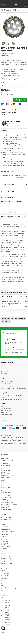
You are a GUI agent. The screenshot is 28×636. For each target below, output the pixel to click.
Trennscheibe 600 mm (6, 620)
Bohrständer (3, 484)
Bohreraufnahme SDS (5, 478)
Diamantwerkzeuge (5, 506)
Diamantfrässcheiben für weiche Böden (9, 504)
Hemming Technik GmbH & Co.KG (16, 425)
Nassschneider (4, 561)
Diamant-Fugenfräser (5, 492)
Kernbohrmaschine (5, 541)
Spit (2, 585)
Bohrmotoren (4, 482)
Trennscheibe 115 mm (6, 598)
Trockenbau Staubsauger (6, 629)
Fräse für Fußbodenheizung (7, 519)
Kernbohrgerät (4, 539)
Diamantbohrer (4, 499)
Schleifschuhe (4, 577)
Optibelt (2, 565)
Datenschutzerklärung (6, 414)
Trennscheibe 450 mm (6, 617)
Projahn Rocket (4, 568)
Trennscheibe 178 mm (6, 604)
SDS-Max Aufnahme (5, 573)
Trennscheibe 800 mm (6, 624)
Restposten (3, 570)
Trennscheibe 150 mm (6, 602)
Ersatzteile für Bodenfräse (6, 512)
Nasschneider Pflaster (6, 556)
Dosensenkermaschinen (6, 509)
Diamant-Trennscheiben (6, 497)
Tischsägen (3, 597)
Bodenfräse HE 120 (5, 473)
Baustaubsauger (4, 463)
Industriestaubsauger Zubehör (7, 531)
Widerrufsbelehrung (6, 410)
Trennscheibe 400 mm (6, 615)
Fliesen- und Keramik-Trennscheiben (8, 517)
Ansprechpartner (5, 371)
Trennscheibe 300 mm (6, 612)
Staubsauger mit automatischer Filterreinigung (11, 588)
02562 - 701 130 (21, 125)
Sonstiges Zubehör (5, 583)
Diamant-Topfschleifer (11, 9)
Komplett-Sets (4, 548)
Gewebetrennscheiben (6, 522)
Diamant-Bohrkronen (5, 489)
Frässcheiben (4, 521)
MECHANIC (3, 549)
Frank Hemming (10, 123)
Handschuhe (3, 524)
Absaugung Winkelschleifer (7, 460)
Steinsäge (3, 592)
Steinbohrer (3, 590)
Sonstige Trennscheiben (6, 582)
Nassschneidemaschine (6, 560)
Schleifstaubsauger (5, 578)
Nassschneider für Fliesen (6, 563)
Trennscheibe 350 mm (6, 614)
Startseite (3, 9)
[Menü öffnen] (25, 4)
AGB (2, 406)
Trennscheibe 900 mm (6, 626)
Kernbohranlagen (4, 534)
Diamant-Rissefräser (5, 494)
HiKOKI (2, 527)
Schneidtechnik (4, 580)
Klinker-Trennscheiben (5, 546)
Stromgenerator (4, 595)
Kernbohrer (3, 538)
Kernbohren (3, 536)
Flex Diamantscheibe (5, 516)
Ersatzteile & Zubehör (5, 511)
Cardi (2, 485)
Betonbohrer (3, 472)
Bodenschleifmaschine (6, 477)
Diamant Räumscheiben (6, 487)
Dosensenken (4, 507)
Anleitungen (4, 373)
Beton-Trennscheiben (5, 470)
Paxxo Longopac (4, 566)
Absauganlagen (4, 458)
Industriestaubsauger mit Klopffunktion (9, 533)
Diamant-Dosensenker (5, 490)
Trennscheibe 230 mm (6, 609)
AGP (2, 456)
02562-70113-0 (9, 383)
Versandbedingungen (6, 408)
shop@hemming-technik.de (10, 381)
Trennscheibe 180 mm (6, 605)
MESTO (2, 551)
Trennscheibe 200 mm (6, 607)
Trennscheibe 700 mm (6, 622)
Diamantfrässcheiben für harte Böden (9, 502)
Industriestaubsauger (5, 529)
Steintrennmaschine (5, 593)
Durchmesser (4, 83)
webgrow (10, 435)
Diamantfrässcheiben (5, 500)
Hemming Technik (5, 526)
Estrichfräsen (4, 514)
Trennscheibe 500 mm (6, 619)
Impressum (4, 412)
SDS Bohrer (3, 571)
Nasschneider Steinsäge (6, 558)
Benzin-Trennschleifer (5, 467)
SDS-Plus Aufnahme (5, 575)
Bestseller (3, 468)
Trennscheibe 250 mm (6, 610)
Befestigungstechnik (5, 465)
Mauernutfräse (4, 553)
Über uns (3, 369)
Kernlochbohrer (4, 544)
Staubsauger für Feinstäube (7, 587)
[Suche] (16, 4)
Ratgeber (3, 365)
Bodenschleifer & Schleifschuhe (8, 475)
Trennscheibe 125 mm (6, 600)
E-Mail (15, 125)
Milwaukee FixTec (5, 555)
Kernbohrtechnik (4, 543)
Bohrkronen (3, 480)
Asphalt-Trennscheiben (6, 462)
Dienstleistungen (5, 367)
